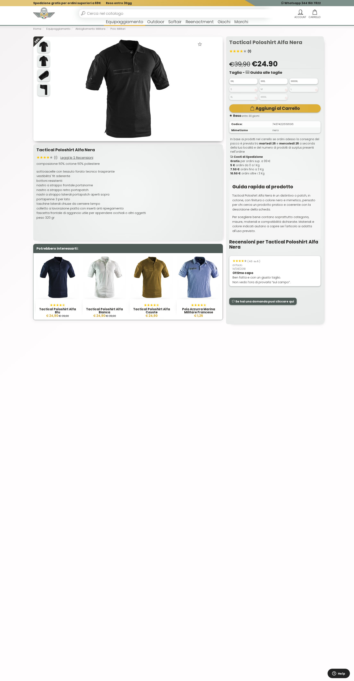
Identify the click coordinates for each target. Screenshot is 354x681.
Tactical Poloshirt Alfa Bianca (104, 310)
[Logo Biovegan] (44, 13)
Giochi (224, 22)
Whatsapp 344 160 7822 (302, 3)
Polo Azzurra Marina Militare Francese (198, 310)
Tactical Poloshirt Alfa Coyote (151, 310)
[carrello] (315, 12)
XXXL (263, 81)
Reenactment (200, 22)
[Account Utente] (300, 12)
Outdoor (155, 22)
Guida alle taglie (265, 72)
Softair (175, 22)
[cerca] (83, 13)
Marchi (241, 22)
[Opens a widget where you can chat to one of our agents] (338, 674)
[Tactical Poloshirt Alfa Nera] (127, 88)
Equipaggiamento (124, 22)
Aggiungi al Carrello (277, 108)
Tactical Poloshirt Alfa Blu (57, 310)
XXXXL (264, 97)
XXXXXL (294, 81)
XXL (232, 81)
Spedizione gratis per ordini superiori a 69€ (67, 3)
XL (231, 97)
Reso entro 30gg (119, 3)
